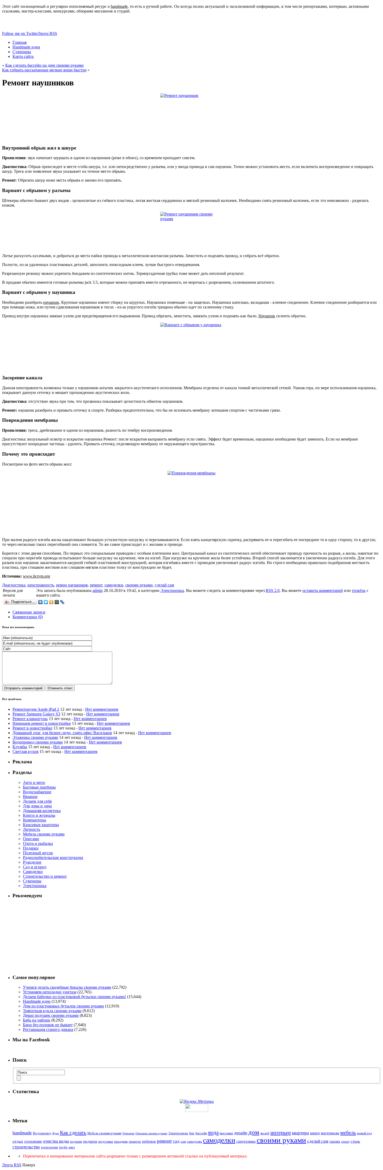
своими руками (139, 585)
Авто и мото (34, 782)
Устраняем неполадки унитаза (49, 992)
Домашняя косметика (42, 810)
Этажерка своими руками (35, 737)
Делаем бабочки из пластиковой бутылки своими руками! (74, 996)
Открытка (128, 1133)
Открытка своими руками (151, 1133)
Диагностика (13, 585)
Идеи (55, 1133)
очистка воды (56, 1141)
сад (176, 1141)
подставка (105, 1141)
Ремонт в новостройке (32, 728)
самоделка (194, 1141)
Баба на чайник (36, 1020)
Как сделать (73, 1132)
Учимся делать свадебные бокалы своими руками (67, 987)
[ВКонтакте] (40, 602)
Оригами (31, 839)
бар (191, 1133)
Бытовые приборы (39, 787)
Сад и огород (34, 867)
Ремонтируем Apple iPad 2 (36, 709)
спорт (345, 1141)
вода (213, 1132)
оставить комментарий (322, 590)
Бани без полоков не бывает (48, 1025)
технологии (49, 1147)
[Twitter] (46, 602)
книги (315, 1133)
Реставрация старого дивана (48, 1029)
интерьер (280, 1132)
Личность (31, 829)
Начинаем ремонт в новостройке (42, 723)
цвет (72, 1147)
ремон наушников (72, 585)
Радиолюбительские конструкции (53, 857)
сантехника (246, 1141)
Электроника (172, 590)
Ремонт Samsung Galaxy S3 (36, 714)
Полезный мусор (38, 853)
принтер (135, 1141)
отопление (33, 1141)
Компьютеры (34, 820)
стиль (355, 1141)
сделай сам (164, 585)
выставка (226, 1133)
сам (183, 1141)
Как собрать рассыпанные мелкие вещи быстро (44, 70)
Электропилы (178, 1133)
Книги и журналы (39, 815)
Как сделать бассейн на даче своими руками (44, 65)
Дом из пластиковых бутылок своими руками (63, 1006)
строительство (26, 1146)
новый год (364, 1133)
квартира (300, 1132)
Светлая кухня (25, 751)
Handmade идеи (37, 1001)
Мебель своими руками (44, 834)
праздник (121, 1141)
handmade (22, 1132)
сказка (334, 1141)
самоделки (113, 585)
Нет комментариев (101, 709)
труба (63, 1147)
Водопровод (42, 1133)
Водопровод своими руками (38, 742)
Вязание (30, 796)
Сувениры (32, 881)
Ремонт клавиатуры (30, 718)
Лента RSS (11, 1165)
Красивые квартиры (41, 824)
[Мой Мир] (57, 602)
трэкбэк (359, 590)
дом (253, 1132)
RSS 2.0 (273, 590)
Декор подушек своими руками (51, 1015)
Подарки (31, 848)
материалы (330, 1133)
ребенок (149, 1141)
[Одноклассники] (51, 602)
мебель (348, 1132)
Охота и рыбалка (38, 843)
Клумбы (20, 747)
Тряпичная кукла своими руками (52, 1010)
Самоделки (33, 871)
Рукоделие (32, 862)
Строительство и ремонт (45, 876)
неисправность (40, 585)
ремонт (96, 585)
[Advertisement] (196, 936)
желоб (264, 1133)
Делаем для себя (37, 801)
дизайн (240, 1132)
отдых (18, 1141)
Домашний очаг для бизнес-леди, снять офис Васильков (62, 733)
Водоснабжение (37, 792)
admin (97, 590)
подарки (76, 1141)
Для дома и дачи (37, 806)
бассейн (201, 1133)
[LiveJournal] (62, 602)
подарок (90, 1141)
